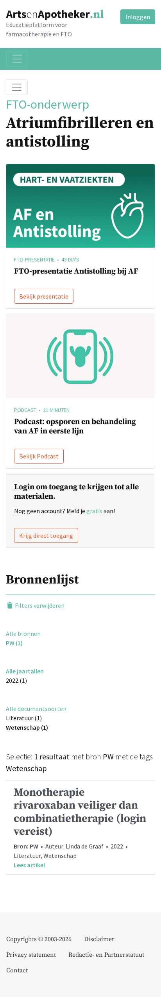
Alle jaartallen (25, 671)
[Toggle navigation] (17, 59)
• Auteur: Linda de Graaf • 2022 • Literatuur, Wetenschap (80, 827)
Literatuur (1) (24, 718)
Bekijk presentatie (43, 296)
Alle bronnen (23, 633)
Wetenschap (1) (27, 727)
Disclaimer (99, 939)
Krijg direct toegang (46, 535)
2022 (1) (16, 680)
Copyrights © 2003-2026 (39, 939)
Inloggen (137, 17)
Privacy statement (31, 955)
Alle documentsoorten (36, 708)
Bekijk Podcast (39, 456)
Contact (17, 970)
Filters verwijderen (39, 605)
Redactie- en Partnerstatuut (106, 955)
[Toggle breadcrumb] (17, 87)
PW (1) (14, 643)
